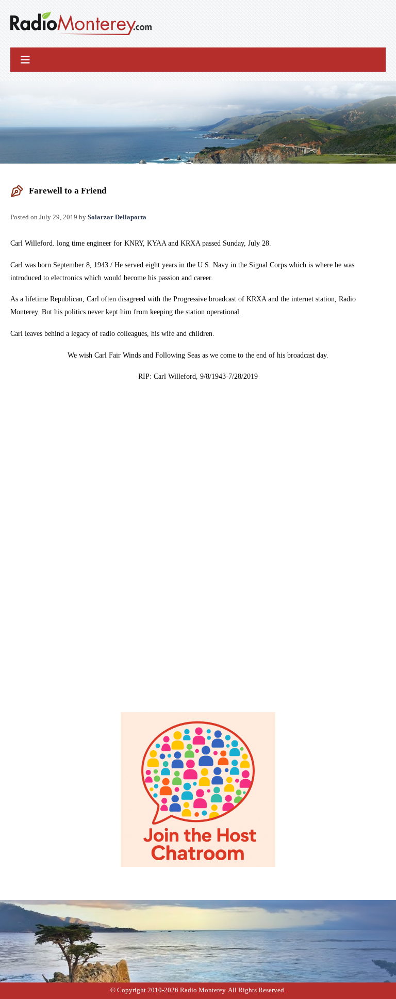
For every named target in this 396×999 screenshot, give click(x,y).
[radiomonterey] (81, 23)
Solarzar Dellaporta (117, 217)
